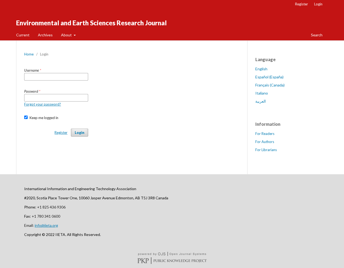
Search (316, 35)
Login (318, 4)
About (67, 35)
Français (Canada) (270, 85)
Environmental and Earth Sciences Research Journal (91, 23)
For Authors (264, 142)
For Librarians (266, 150)
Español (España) (269, 77)
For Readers (264, 133)
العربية (260, 101)
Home (29, 54)
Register (301, 4)
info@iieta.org (46, 225)
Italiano (261, 93)
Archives (45, 35)
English (261, 69)
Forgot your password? (42, 104)
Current (23, 35)
